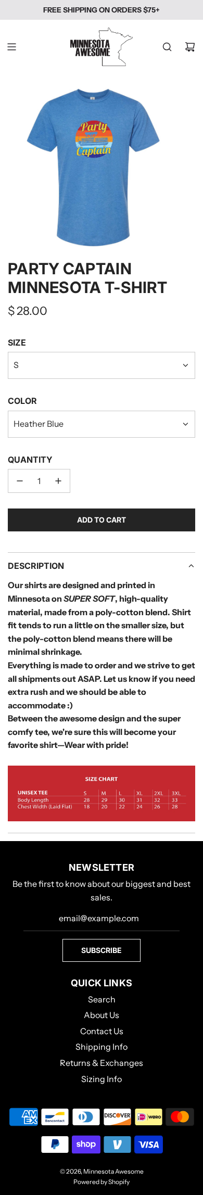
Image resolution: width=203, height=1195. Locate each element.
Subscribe (101, 950)
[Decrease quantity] (19, 480)
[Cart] (190, 46)
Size (17, 342)
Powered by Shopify (101, 1182)
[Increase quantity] (58, 480)
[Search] (167, 46)
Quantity (30, 459)
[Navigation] (11, 46)
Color (22, 401)
